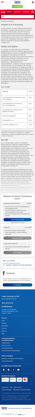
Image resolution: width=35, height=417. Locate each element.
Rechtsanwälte (6, 345)
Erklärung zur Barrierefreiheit (21, 390)
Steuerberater (6, 343)
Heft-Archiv (17, 12)
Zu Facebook (17, 285)
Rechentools (26, 12)
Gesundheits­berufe (7, 348)
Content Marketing (7, 361)
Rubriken (9, 12)
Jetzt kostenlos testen (17, 220)
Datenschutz (17, 387)
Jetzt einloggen (17, 253)
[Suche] (32, 12)
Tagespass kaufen (17, 238)
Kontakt (4, 323)
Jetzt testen (17, 6)
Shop (3, 333)
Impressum (5, 387)
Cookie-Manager (6, 390)
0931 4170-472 (7, 303)
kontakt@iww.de (7, 306)
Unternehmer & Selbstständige (11, 351)
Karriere (4, 328)
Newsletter (5, 326)
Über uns (4, 331)
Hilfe (3, 321)
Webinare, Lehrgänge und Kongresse (12, 358)
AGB (11, 387)
